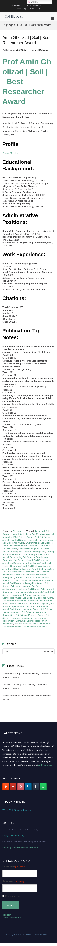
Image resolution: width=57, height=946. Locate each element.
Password (13, 881)
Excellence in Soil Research (24, 545)
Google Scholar (10, 153)
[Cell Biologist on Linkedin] (28, 786)
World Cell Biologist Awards (16, 810)
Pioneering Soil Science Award (17, 560)
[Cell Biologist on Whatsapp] (43, 786)
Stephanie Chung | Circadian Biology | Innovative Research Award (26, 675)
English (34, 2)
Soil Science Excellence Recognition (20, 600)
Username (13, 866)
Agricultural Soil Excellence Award (37, 534)
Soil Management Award (22, 571)
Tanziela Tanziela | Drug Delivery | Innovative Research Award (24, 686)
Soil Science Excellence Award (38, 597)
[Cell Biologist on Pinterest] (20, 786)
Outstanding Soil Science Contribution (29, 557)
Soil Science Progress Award (30, 615)
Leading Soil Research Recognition (27, 551)
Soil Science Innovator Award (24, 609)
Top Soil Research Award (35, 626)
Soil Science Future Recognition (33, 603)
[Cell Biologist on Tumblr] (35, 786)
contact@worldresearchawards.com (20, 847)
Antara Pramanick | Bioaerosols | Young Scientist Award (26, 697)
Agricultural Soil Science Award (17, 537)
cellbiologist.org (45, 764)
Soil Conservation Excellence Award (28, 563)
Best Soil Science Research (24, 540)
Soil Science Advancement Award (32, 592)
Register (6, 914)
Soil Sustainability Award (26, 623)
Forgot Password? (11, 917)
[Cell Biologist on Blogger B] (5, 786)
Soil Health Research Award (24, 569)
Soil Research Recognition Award (26, 583)
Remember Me (13, 896)
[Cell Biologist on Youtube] (13, 786)
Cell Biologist (14, 16)
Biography (18, 531)
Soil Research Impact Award (30, 577)
